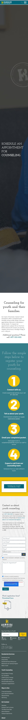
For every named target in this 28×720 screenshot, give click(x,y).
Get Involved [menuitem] (5, 702)
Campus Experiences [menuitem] (7, 713)
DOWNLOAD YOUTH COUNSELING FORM (14, 486)
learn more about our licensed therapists (13, 518)
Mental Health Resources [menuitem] (8, 681)
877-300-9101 (14, 395)
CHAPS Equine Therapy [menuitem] (7, 677)
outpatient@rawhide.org (14, 393)
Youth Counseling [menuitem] (7, 670)
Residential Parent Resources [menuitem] (9, 661)
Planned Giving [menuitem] (5, 695)
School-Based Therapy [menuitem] (7, 673)
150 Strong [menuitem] (4, 697)
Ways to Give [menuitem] (5, 688)
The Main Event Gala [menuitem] (7, 709)
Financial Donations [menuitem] (7, 691)
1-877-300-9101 (15, 337)
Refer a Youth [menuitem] (5, 665)
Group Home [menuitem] (5, 659)
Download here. (8, 598)
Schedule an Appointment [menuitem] (8, 683)
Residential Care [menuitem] (6, 657)
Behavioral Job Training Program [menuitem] (10, 663)
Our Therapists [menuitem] (5, 675)
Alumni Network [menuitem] (5, 711)
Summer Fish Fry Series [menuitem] (7, 707)
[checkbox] (14, 639)
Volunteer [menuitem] (4, 705)
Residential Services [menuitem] (8, 654)
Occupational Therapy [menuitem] (7, 679)
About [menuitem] (3, 718)
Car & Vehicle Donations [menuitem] (7, 693)
